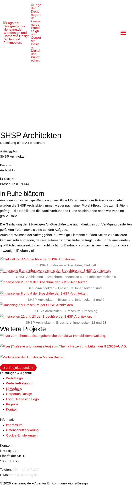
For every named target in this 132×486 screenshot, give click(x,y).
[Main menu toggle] (123, 32)
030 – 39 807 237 (26, 469)
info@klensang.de (24, 475)
